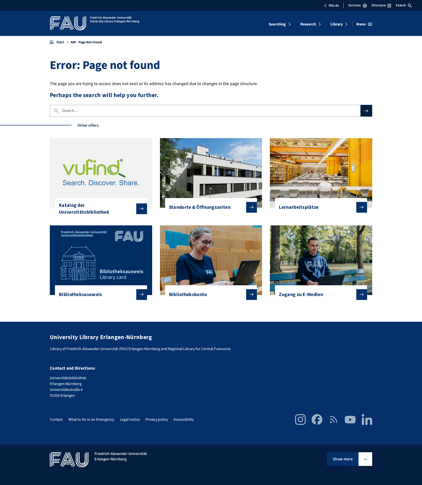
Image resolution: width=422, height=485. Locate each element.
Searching (277, 24)
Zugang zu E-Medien (301, 294)
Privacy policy (157, 419)
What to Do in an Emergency (91, 419)
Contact (56, 419)
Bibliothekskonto (188, 294)
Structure (378, 5)
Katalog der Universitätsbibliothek (84, 209)
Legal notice (130, 419)
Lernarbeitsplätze (298, 207)
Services (354, 5)
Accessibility (184, 419)
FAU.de (334, 5)
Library (336, 24)
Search (401, 5)
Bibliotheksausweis (80, 294)
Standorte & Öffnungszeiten (200, 207)
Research (308, 24)
